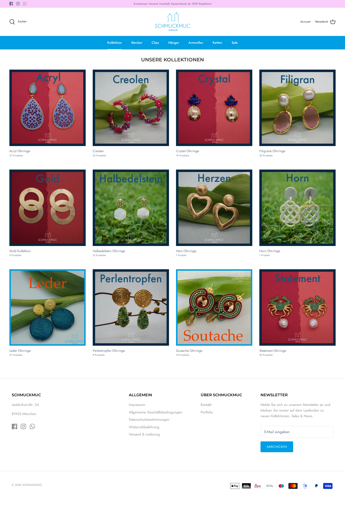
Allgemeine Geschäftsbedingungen (155, 412)
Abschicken (277, 446)
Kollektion (114, 42)
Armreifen (195, 42)
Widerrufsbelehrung (144, 427)
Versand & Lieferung (144, 434)
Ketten (217, 42)
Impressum (137, 404)
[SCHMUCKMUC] (172, 21)
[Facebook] (11, 3)
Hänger (173, 42)
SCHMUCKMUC (32, 485)
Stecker (136, 42)
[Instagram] (18, 3)
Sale (235, 42)
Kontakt (206, 404)
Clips (155, 42)
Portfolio (207, 412)
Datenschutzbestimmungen (149, 419)
